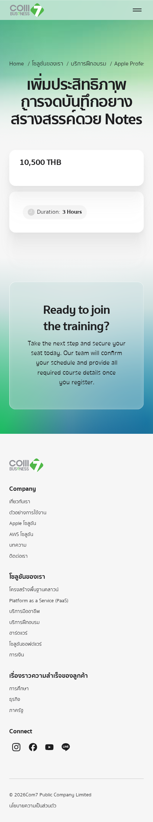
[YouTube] (49, 747)
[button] (137, 10)
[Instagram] (16, 747)
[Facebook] (33, 747)
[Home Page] (27, 10)
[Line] (66, 747)
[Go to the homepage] (26, 465)
